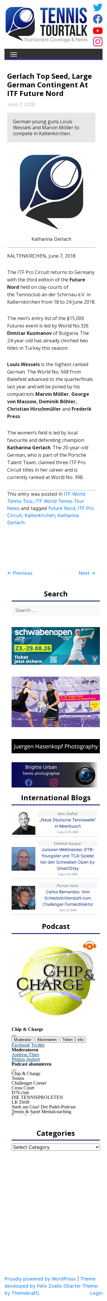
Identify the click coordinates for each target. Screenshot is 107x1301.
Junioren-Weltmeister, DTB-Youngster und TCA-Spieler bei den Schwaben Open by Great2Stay (67, 859)
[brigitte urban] (28, 782)
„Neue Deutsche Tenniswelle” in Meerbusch (68, 823)
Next (87, 573)
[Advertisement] (54, 548)
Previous (19, 573)
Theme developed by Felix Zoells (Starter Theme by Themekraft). (50, 1286)
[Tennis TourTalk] (46, 24)
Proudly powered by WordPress (40, 1279)
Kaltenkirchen (40, 515)
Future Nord (61, 508)
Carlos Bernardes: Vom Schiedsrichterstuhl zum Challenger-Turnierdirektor (68, 898)
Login (96, 1293)
